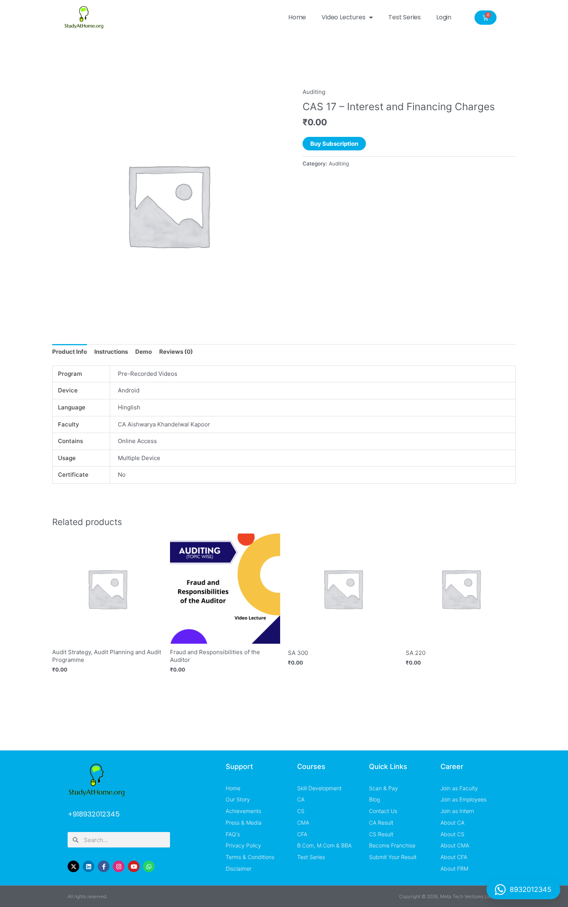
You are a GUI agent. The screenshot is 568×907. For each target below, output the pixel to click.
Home (297, 17)
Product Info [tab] (69, 351)
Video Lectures (343, 17)
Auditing (314, 91)
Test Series (404, 17)
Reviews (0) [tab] (176, 351)
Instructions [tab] (111, 351)
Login (443, 17)
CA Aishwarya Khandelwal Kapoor (164, 424)
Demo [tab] (143, 351)
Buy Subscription (334, 143)
